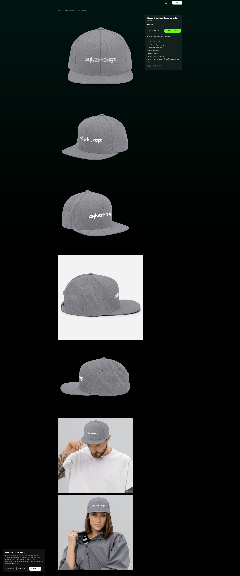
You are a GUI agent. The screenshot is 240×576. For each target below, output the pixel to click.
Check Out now (155, 31)
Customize (10, 569)
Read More (14, 563)
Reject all (22, 569)
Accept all (35, 569)
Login (177, 3)
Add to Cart (172, 31)
